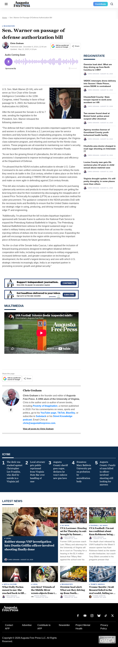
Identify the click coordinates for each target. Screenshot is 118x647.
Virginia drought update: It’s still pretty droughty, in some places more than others (99, 181)
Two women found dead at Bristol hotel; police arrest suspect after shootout (97, 116)
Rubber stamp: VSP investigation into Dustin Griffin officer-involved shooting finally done (29, 545)
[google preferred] (60, 46)
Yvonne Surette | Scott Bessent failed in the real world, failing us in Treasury (102, 591)
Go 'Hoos (65, 525)
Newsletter (64, 625)
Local (8, 538)
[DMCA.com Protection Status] (107, 639)
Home (4, 18)
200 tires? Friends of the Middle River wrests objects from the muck (44, 591)
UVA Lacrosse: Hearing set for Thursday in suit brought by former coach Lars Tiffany (73, 533)
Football (95, 525)
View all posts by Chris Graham (38, 429)
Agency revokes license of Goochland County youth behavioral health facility (97, 132)
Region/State (9, 26)
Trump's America (98, 584)
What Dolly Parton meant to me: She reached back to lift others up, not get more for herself (15, 593)
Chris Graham (32, 390)
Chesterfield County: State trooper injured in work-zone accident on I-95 (98, 100)
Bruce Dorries (40, 596)
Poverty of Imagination (45, 406)
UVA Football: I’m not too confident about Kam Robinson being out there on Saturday (101, 533)
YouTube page (48, 413)
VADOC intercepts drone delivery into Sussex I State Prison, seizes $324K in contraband (100, 83)
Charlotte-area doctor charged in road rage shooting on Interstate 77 (100, 149)
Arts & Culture (10, 584)
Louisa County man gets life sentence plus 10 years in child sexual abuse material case (99, 165)
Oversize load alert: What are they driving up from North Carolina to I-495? (98, 67)
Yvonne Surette (98, 596)
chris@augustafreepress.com (39, 423)
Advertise (27, 625)
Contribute (100, 4)
